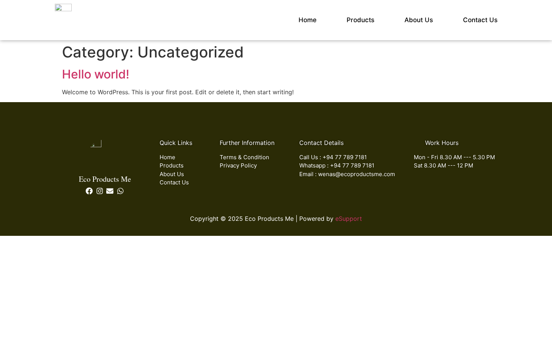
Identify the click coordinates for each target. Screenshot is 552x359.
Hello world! (95, 74)
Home (308, 20)
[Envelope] (110, 191)
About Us (418, 20)
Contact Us (480, 20)
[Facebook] (89, 191)
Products (360, 20)
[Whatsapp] (120, 191)
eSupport (348, 218)
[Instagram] (99, 191)
